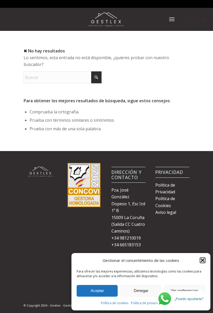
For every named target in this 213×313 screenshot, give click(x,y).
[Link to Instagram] (197, 19)
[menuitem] (172, 19)
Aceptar (97, 290)
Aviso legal (165, 212)
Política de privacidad (147, 303)
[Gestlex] (106, 19)
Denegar (141, 290)
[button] (202, 260)
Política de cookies (114, 303)
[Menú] (172, 19)
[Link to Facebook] (189, 19)
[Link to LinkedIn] (205, 19)
